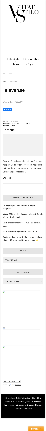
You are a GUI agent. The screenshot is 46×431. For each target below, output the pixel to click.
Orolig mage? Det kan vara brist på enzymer (19, 207)
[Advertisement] (23, 40)
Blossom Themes (34, 405)
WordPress (27, 408)
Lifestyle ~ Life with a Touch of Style (23, 61)
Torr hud (9, 130)
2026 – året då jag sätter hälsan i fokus (20, 231)
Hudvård (7, 123)
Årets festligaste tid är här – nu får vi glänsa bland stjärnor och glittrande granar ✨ (22, 238)
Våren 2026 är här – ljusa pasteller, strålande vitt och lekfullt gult (23, 215)
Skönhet (18, 123)
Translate (18, 385)
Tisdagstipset (10, 126)
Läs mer (7, 178)
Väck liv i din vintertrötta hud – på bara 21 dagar (22, 224)
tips (26, 123)
